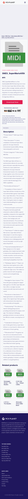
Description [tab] (6, 128)
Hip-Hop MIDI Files (6, 460)
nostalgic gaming (17, 120)
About (3, 473)
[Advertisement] (14, 19)
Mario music (8, 120)
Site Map (4, 485)
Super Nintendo (19, 121)
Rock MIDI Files (5, 448)
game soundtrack (19, 118)
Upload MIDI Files (6, 475)
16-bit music (6, 117)
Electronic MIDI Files (6, 458)
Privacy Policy (5, 479)
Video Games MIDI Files (10, 70)
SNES (6, 121)
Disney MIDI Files (6, 456)
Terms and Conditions (7, 477)
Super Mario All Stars (11, 121)
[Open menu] (25, 2)
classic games (11, 117)
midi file (12, 120)
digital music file (18, 117)
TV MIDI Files (5, 452)
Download (8, 384)
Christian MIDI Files (6, 454)
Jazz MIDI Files (5, 450)
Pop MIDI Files (5, 446)
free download (12, 118)
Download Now (12, 102)
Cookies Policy (5, 481)
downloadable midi (5, 118)
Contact (3, 483)
